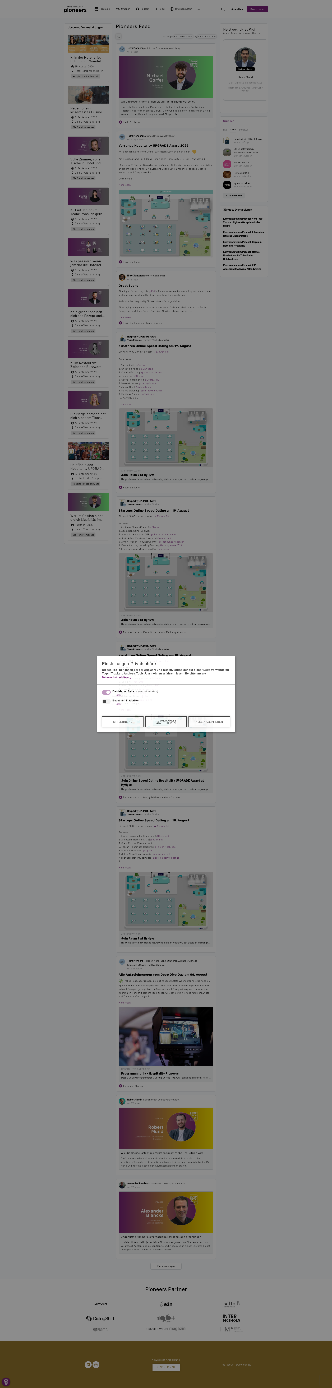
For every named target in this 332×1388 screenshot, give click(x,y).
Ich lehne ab (122, 721)
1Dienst (117, 694)
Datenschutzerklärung (116, 677)
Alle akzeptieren (209, 721)
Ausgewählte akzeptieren (166, 721)
